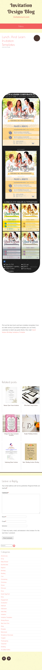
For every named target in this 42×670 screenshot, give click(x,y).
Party (2, 626)
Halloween (4, 608)
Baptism (3, 567)
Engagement (4, 600)
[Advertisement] (21, 69)
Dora (2, 591)
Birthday (3, 570)
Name (4, 517)
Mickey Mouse (5, 620)
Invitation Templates (6, 617)
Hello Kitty (3, 611)
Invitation (3, 614)
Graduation (4, 602)
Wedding (3, 646)
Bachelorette (4, 564)
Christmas (4, 582)
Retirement (4, 632)
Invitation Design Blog (21, 8)
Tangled (3, 638)
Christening (4, 579)
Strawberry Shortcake (7, 635)
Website (4, 526)
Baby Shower (4, 561)
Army (2, 558)
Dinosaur (3, 588)
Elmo (2, 597)
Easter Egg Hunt (5, 594)
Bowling (3, 573)
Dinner (3, 585)
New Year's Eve (5, 623)
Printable (3, 629)
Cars (2, 576)
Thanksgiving (4, 641)
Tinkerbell (3, 644)
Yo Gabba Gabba (5, 649)
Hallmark (3, 605)
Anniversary (4, 556)
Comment (5, 493)
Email (4, 521)
